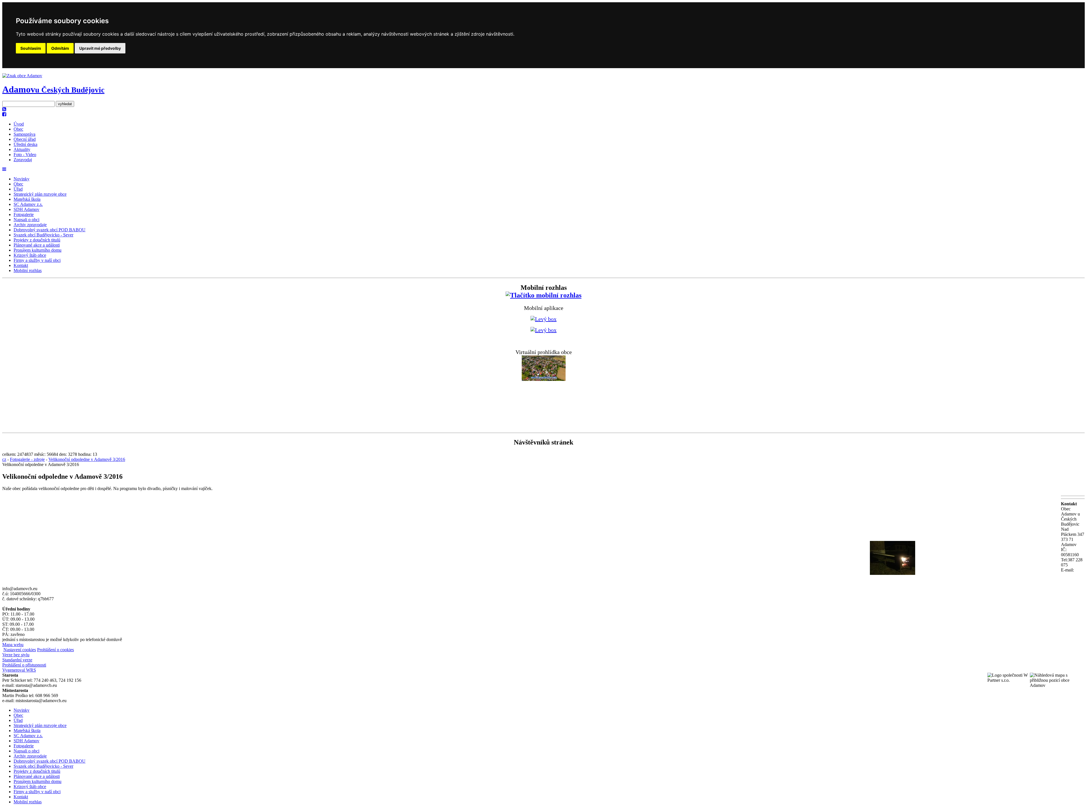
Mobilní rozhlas (28, 270)
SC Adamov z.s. (28, 204)
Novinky (21, 178)
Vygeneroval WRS (19, 670)
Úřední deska (25, 144)
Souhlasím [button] (30, 48)
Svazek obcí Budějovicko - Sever (43, 234)
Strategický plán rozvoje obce (40, 194)
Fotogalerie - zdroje (27, 459)
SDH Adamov (26, 209)
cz (4, 459)
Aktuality (22, 149)
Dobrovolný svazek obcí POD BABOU (49, 229)
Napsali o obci (26, 219)
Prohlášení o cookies (55, 649)
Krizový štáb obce (30, 255)
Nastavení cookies (19, 649)
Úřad (18, 189)
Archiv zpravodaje (30, 224)
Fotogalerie (24, 214)
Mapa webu (12, 644)
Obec (18, 129)
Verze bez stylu (15, 654)
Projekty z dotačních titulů (37, 240)
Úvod (19, 124)
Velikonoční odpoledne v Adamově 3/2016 (86, 459)
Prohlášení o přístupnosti (24, 665)
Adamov (53, 89)
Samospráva (24, 134)
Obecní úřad (25, 139)
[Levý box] (543, 295)
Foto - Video (25, 154)
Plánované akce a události (37, 245)
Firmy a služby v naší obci (37, 260)
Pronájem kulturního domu (37, 250)
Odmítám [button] (60, 48)
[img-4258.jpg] (892, 573)
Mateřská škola (27, 199)
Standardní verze (17, 659)
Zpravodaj (23, 159)
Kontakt (21, 265)
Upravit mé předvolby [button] (100, 48)
